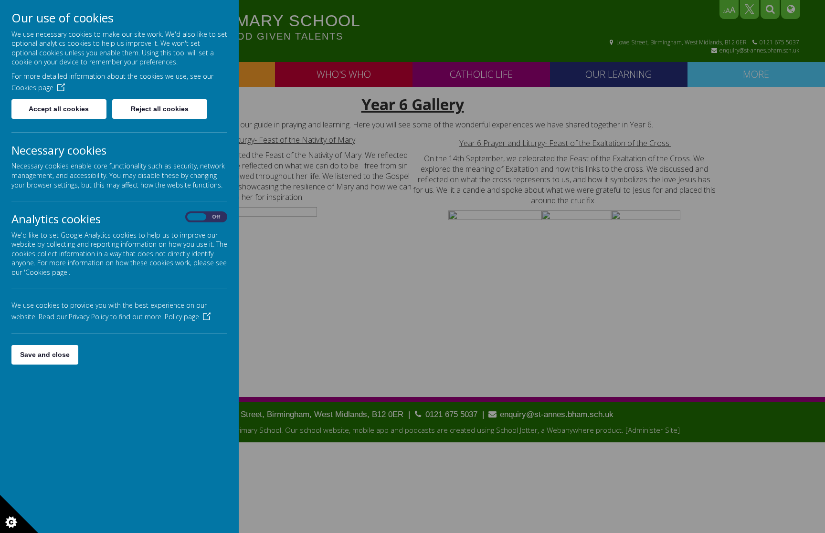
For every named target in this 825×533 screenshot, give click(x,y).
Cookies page (32, 87)
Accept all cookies (59, 109)
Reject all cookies (160, 109)
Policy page (182, 316)
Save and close (45, 354)
